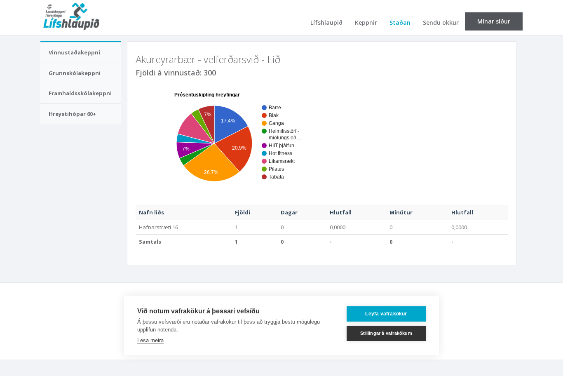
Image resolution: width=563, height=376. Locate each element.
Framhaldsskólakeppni (80, 93)
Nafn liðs (151, 212)
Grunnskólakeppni (75, 73)
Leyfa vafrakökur (386, 314)
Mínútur (401, 212)
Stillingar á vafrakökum (386, 333)
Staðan (400, 22)
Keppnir (366, 22)
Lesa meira (150, 340)
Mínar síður (493, 21)
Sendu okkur (441, 22)
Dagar (289, 212)
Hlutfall (341, 212)
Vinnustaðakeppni (74, 52)
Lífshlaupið (326, 22)
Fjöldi (242, 212)
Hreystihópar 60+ (72, 114)
